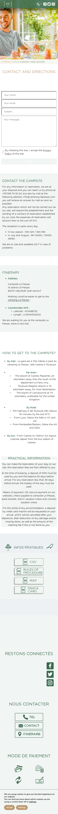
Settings (22, 807)
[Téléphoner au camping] (39, 4)
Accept (9, 807)
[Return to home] (29, 40)
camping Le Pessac (18, 300)
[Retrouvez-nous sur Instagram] (53, 4)
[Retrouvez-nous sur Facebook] (44, 4)
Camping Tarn (9, 62)
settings (32, 802)
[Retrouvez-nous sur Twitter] (49, 4)
